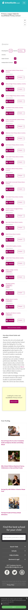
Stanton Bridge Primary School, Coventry (15, 95)
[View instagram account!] (21, 572)
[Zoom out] (25, 22)
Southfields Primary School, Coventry (14, 107)
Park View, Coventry (10, 283)
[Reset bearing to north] (25, 25)
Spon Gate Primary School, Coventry (14, 222)
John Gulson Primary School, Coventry (15, 145)
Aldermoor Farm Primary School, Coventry (15, 133)
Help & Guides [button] (14, 555)
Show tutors (14, 401)
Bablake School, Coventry (12, 299)
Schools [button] (14, 551)
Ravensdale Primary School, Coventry (14, 197)
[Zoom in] (25, 20)
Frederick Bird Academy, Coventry (13, 246)
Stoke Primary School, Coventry (13, 234)
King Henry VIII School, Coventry (13, 313)
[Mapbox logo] (5, 44)
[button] (14, 604)
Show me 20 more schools (14, 327)
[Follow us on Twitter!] (14, 572)
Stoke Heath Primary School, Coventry (14, 156)
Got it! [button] (14, 607)
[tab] (14, 546)
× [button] (26, 598)
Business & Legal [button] (14, 559)
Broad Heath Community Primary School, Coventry (15, 182)
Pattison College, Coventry (12, 269)
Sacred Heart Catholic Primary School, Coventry (14, 71)
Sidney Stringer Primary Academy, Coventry (16, 84)
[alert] (14, 603)
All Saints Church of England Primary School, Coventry (14, 209)
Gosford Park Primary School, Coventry (15, 258)
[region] (14, 32)
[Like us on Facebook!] (6, 572)
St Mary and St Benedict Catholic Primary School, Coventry (15, 120)
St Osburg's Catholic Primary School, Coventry (14, 169)
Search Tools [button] (14, 547)
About (22, 367)
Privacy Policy (10, 585)
